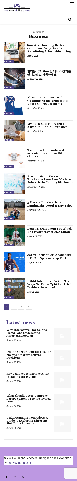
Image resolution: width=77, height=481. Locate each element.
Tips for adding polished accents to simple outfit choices (45, 153)
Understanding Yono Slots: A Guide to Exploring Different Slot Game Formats (27, 420)
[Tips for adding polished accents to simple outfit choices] (14, 157)
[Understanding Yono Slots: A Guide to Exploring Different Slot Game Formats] (62, 424)
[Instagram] (15, 477)
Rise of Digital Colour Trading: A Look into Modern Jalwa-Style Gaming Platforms (50, 179)
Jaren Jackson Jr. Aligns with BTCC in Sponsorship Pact (49, 256)
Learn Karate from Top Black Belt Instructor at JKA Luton (49, 230)
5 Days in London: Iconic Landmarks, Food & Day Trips (49, 204)
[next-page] (29, 307)
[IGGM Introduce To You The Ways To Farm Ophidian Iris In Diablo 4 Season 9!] (14, 288)
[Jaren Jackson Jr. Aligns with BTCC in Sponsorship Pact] (14, 262)
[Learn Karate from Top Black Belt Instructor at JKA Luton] (14, 235)
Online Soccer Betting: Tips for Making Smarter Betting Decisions (28, 355)
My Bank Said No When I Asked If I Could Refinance (47, 125)
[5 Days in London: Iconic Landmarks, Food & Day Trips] (14, 209)
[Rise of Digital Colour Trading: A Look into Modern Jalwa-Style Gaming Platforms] (14, 183)
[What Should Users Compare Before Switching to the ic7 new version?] (62, 402)
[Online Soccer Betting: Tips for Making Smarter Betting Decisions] (62, 358)
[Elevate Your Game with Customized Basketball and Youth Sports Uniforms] (14, 104)
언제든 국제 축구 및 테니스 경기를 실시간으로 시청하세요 (49, 73)
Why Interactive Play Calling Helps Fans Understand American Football (26, 333)
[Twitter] (23, 477)
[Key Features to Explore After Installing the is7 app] (62, 380)
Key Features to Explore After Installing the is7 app (27, 375)
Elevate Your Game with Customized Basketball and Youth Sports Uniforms (47, 101)
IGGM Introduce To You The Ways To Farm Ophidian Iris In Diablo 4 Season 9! (50, 284)
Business (8, 61)
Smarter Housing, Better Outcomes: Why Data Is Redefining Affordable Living (49, 48)
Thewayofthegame (19, 462)
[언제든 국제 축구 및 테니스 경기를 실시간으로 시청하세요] (14, 78)
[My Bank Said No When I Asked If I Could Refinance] (14, 130)
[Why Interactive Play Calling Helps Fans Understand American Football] (62, 336)
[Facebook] (7, 477)
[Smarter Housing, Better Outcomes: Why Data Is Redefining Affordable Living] (14, 52)
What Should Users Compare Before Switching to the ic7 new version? (28, 398)
